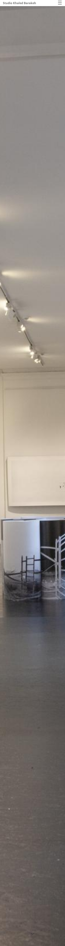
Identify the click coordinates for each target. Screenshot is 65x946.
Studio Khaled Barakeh (19, 3)
